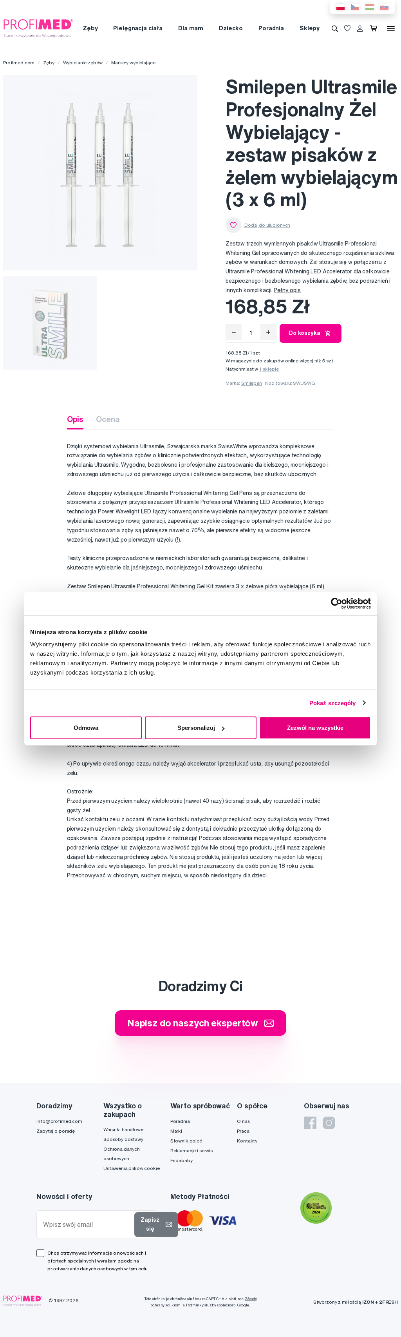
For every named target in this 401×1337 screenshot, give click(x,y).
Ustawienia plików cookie (131, 1168)
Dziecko (231, 28)
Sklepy (310, 28)
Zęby (90, 28)
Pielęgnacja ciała (138, 28)
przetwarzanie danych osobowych (85, 1268)
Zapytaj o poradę (55, 1130)
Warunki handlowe (123, 1129)
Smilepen (251, 383)
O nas (243, 1121)
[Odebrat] (234, 332)
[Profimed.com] (38, 28)
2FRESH (388, 1301)
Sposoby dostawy (123, 1139)
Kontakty (247, 1140)
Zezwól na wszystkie (315, 727)
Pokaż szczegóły (332, 702)
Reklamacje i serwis (191, 1150)
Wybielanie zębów (83, 62)
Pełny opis (287, 290)
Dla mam (190, 28)
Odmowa (86, 727)
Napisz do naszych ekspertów (192, 1023)
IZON (368, 1301)
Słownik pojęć (186, 1140)
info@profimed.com (59, 1121)
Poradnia (271, 28)
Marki (176, 1130)
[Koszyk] (375, 28)
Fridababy (181, 1160)
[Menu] (390, 28)
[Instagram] (329, 1123)
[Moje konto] (360, 28)
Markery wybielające (133, 62)
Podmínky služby (201, 1305)
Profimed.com (18, 62)
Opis (75, 419)
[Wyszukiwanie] (335, 28)
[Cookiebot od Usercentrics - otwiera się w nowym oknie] (336, 603)
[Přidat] (268, 332)
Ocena (107, 419)
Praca (243, 1130)
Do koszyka (304, 333)
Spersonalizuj (196, 727)
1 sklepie (269, 368)
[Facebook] (310, 1123)
